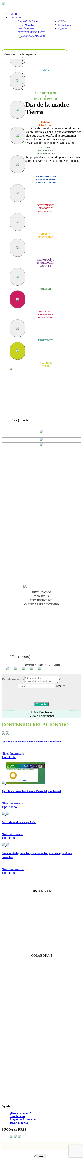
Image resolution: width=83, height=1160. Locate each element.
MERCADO (15, 17)
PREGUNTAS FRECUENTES (31, 32)
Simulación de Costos (28, 21)
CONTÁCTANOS (26, 28)
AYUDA (62, 21)
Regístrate (62, 28)
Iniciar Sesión (64, 25)
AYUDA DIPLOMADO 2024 (31, 36)
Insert (41, 1156)
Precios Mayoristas (26, 25)
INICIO (13, 14)
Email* (60, 686)
